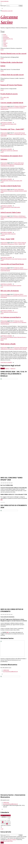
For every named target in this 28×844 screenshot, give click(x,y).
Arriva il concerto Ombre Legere (11, 212)
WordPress (3, 841)
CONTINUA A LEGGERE (6, 122)
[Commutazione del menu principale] (1, 30)
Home (4, 34)
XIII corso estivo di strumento (10, 290)
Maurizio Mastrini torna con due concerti (13, 53)
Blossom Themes (11, 839)
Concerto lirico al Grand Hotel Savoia (12, 264)
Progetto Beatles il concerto (9, 93)
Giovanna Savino (9, 19)
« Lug (2, 828)
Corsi (4, 41)
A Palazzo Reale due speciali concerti (12, 74)
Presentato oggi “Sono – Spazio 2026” (12, 129)
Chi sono (5, 36)
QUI (1, 499)
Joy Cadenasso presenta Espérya (11, 317)
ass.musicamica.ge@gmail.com (10, 671)
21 (7, 823)
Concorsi (5, 43)
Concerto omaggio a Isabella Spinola (12, 102)
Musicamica (6, 37)
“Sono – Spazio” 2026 (7, 239)
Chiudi (2, 32)
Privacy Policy (9, 841)
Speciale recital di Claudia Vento (11, 185)
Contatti (5, 46)
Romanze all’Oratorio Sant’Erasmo (11, 85)
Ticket (4, 44)
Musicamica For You (8, 38)
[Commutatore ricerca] (1, 4)
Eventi (4, 40)
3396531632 (6, 670)
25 (12, 368)
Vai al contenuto (4, 1)
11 (2, 822)
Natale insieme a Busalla (8, 344)
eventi (2, 313)
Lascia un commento (12, 165)
